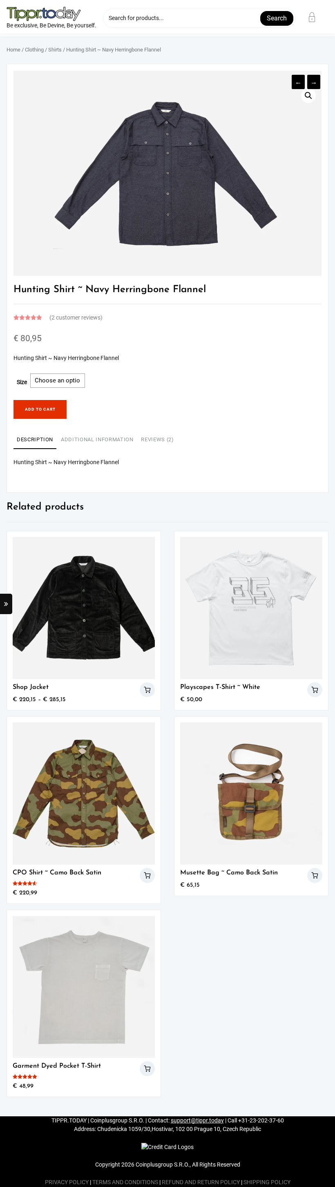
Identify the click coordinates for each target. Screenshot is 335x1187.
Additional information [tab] (97, 439)
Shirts (55, 50)
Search (277, 18)
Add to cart (40, 409)
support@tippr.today (197, 1120)
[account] (317, 17)
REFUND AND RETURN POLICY (201, 1182)
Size (22, 382)
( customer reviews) (76, 317)
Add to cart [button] (314, 689)
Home (13, 50)
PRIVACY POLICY (67, 1182)
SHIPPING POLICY (266, 1182)
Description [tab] (35, 439)
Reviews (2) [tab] (157, 439)
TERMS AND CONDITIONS (125, 1182)
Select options (147, 689)
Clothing (34, 50)
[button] (308, 95)
